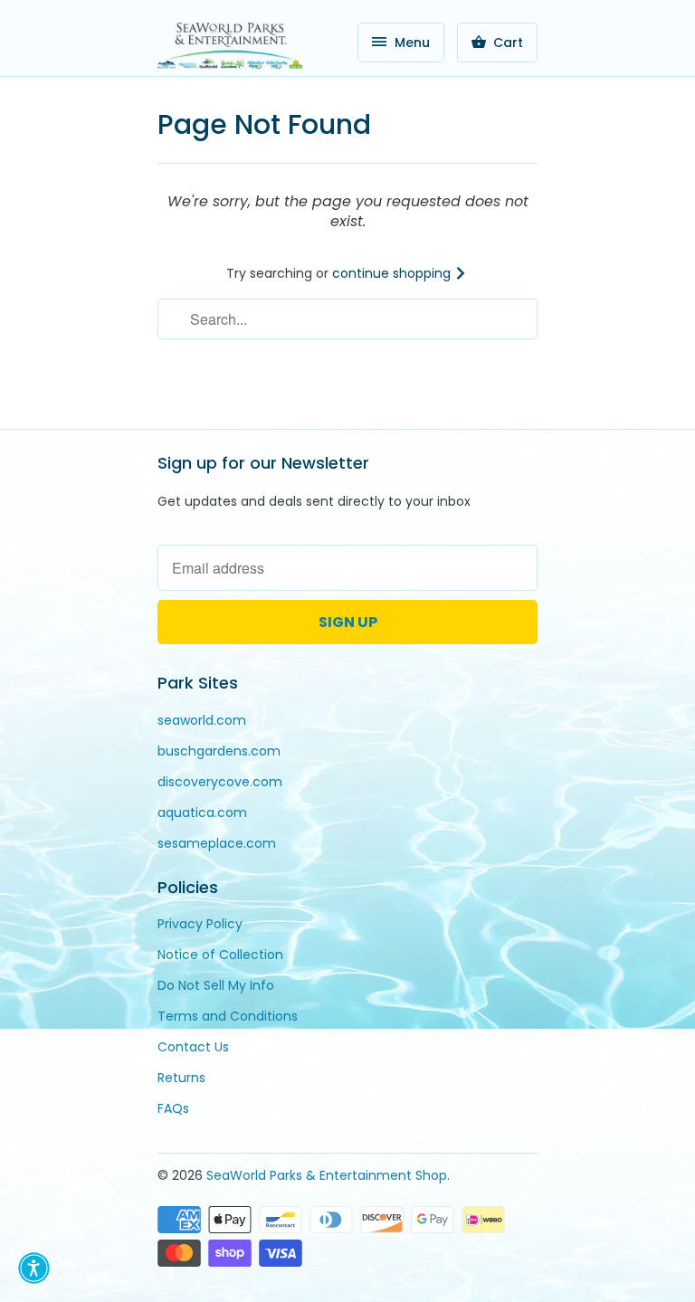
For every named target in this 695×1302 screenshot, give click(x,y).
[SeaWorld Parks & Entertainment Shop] (229, 45)
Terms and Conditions (227, 1016)
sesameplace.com (216, 843)
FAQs (173, 1108)
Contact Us (193, 1047)
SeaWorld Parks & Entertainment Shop (326, 1175)
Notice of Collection (220, 955)
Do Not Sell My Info (215, 985)
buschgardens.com (219, 751)
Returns (181, 1078)
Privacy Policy (200, 924)
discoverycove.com (219, 782)
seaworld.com (201, 720)
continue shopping (393, 273)
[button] (34, 1268)
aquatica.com (202, 812)
